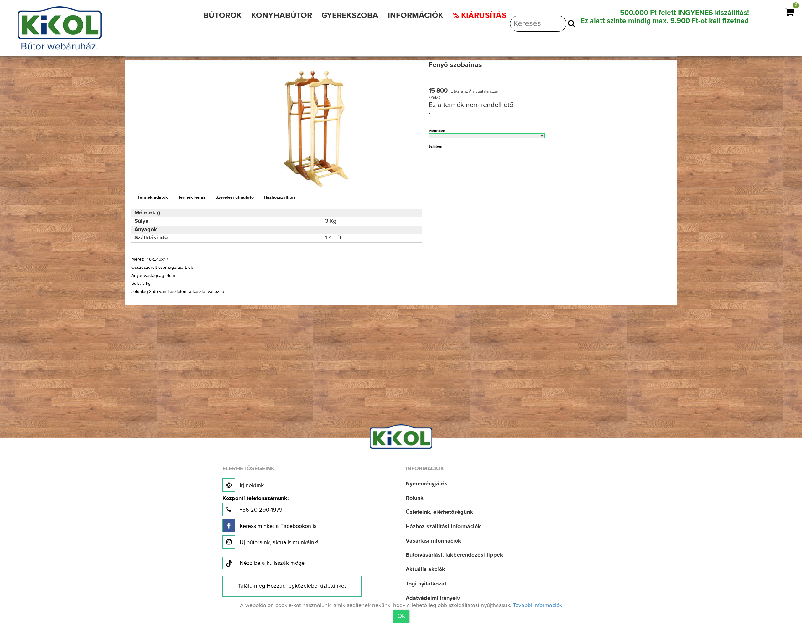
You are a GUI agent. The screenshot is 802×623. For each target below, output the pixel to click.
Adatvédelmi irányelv (433, 598)
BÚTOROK (222, 15)
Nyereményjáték (426, 484)
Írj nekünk (251, 485)
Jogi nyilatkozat (426, 584)
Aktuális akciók (425, 569)
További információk (537, 605)
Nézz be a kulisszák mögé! (273, 563)
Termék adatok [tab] (153, 197)
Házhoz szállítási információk (443, 526)
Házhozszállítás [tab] (280, 197)
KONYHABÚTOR (281, 15)
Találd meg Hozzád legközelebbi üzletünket (292, 586)
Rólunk (415, 498)
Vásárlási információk (433, 541)
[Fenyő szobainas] (315, 125)
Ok (401, 616)
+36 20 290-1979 (255, 504)
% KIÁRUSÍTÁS (479, 15)
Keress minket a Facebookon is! (278, 526)
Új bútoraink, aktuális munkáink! (278, 542)
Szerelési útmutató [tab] (235, 197)
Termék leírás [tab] (192, 197)
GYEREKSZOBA (349, 15)
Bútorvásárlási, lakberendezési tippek (454, 555)
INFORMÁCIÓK (415, 15)
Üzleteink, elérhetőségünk (439, 512)
